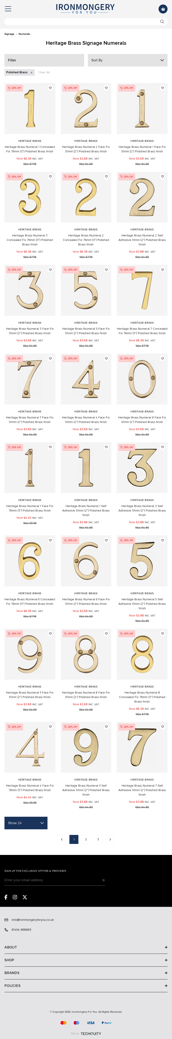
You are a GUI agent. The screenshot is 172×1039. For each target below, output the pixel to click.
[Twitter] (25, 897)
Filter (12, 60)
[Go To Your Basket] (163, 8)
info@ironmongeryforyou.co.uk (33, 919)
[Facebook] (5, 897)
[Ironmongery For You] (85, 9)
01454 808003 (21, 929)
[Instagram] (15, 897)
